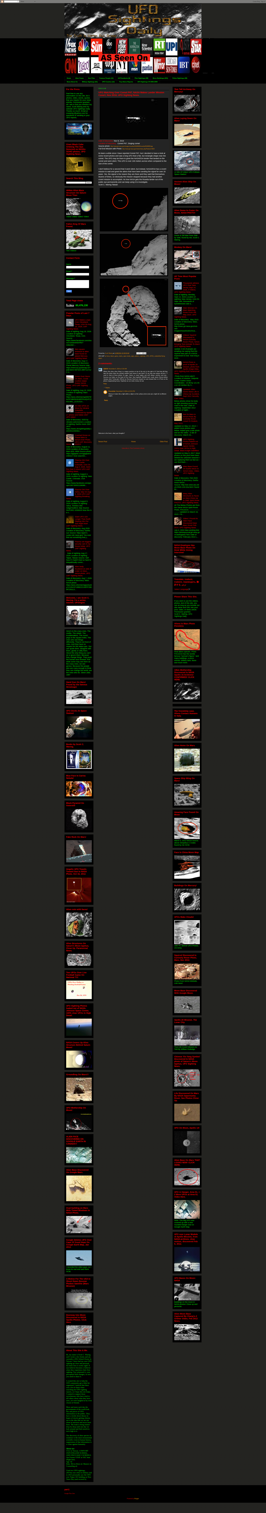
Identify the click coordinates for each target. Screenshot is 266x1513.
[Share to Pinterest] (145, 353)
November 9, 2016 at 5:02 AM (118, 369)
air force (107, 356)
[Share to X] (141, 353)
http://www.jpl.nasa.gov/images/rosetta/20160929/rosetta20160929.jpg (132, 146)
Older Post (164, 441)
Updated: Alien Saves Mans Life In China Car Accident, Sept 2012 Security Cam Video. (187, 393)
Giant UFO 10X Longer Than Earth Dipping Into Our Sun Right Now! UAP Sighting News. (78, 521)
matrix (121, 356)
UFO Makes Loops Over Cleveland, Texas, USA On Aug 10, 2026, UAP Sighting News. (78, 324)
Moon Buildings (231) (160, 78)
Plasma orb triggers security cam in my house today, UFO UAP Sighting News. (78, 546)
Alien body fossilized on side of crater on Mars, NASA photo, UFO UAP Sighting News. (78, 571)
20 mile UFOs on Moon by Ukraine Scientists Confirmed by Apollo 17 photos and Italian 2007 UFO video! (79, 411)
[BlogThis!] (139, 353)
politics (137, 356)
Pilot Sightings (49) (141, 78)
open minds (126, 356)
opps (132, 356)
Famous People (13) (106, 78)
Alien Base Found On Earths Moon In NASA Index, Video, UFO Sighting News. (186, 470)
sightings (142, 356)
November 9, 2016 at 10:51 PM (125, 391)
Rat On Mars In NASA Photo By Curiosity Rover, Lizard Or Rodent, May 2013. (186, 418)
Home (69, 78)
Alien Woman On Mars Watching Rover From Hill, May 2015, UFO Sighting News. (185, 312)
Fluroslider (112, 391)
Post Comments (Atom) (137, 448)
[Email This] (137, 353)
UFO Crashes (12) (108, 82)
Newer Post (102, 441)
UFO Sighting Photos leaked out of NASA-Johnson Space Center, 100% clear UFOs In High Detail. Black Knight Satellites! (186, 445)
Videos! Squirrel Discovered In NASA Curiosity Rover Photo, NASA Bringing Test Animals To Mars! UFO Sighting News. (187, 340)
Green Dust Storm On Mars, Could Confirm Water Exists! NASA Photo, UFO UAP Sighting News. (78, 382)
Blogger (136, 1498)
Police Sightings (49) (179, 78)
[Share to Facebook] (143, 353)
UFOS (152, 356)
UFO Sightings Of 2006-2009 (147, 82)
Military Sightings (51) (90, 82)
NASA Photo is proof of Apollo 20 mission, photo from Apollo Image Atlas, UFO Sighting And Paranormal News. (186, 368)
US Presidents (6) (124, 78)
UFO (147, 356)
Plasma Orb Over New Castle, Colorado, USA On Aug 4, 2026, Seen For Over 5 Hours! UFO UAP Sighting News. (78, 465)
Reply (105, 383)
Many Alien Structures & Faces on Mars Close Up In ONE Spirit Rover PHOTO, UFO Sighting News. (186, 498)
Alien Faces (79, 78)
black (112, 356)
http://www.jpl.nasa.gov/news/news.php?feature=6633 (138, 149)
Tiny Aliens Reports (126, 82)
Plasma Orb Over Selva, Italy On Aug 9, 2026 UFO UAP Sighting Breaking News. (78, 494)
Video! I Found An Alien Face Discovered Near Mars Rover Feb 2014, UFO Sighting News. (186, 523)
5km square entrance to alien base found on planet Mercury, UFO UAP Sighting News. (77, 353)
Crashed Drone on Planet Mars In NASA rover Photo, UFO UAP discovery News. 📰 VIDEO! (79, 439)
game (116, 356)
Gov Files (91, 78)
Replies (107, 387)
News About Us (72, 82)
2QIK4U (105, 369)
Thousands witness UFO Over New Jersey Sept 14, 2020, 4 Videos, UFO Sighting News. (186, 287)
